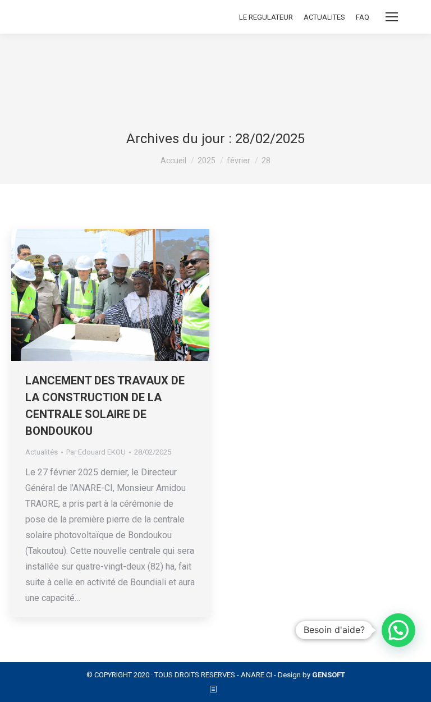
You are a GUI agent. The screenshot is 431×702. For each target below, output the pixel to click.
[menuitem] (266, 17)
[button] (398, 630)
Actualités (41, 452)
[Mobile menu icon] (391, 17)
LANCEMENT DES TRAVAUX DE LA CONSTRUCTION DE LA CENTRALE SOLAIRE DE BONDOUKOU (105, 406)
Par (96, 452)
